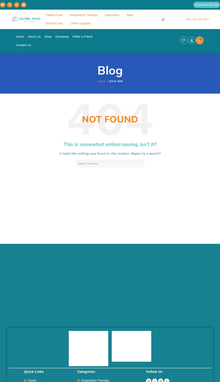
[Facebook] (2, 5)
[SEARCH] (140, 163)
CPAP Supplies (80, 23)
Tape (129, 15)
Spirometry (111, 15)
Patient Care (54, 15)
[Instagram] (16, 5)
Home (20, 36)
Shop (48, 36)
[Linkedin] (23, 5)
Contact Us (23, 45)
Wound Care (54, 23)
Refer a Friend (82, 36)
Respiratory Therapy (84, 15)
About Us (34, 36)
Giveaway (62, 36)
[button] (206, 5)
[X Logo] (9, 5)
